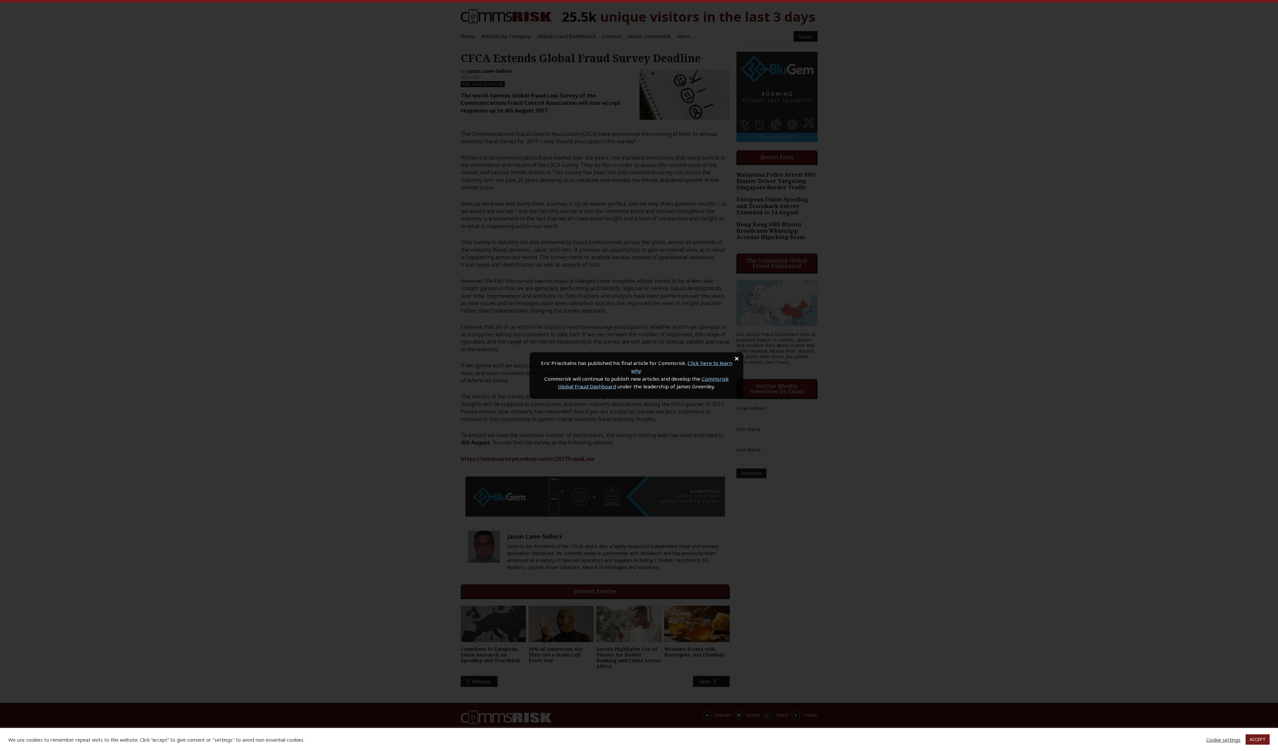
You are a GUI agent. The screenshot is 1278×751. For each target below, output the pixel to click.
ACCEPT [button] (1258, 739)
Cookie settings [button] (1223, 740)
